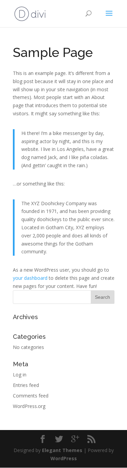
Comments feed (30, 395)
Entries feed (26, 385)
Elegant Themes (62, 450)
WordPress (63, 458)
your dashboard (30, 278)
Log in (19, 374)
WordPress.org (29, 406)
